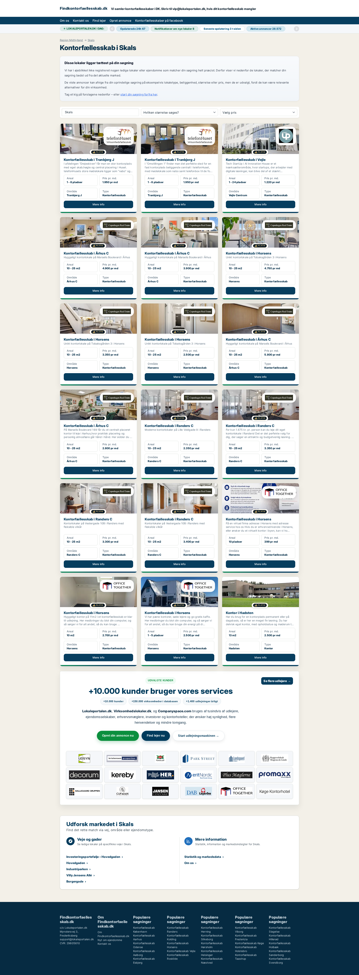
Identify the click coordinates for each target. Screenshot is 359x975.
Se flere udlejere (277, 681)
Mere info (99, 204)
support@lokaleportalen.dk (77, 939)
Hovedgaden (75, 863)
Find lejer (99, 20)
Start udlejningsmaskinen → (198, 735)
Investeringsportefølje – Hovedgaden (93, 857)
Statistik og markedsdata (202, 857)
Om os (64, 20)
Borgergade (74, 881)
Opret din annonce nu (118, 735)
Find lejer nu (156, 735)
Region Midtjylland (71, 40)
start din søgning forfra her (138, 94)
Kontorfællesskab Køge (249, 943)
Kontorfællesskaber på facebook (159, 20)
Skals (91, 40)
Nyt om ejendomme (110, 940)
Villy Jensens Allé (79, 875)
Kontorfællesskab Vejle (181, 951)
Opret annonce (120, 20)
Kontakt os (81, 20)
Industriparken (77, 869)
